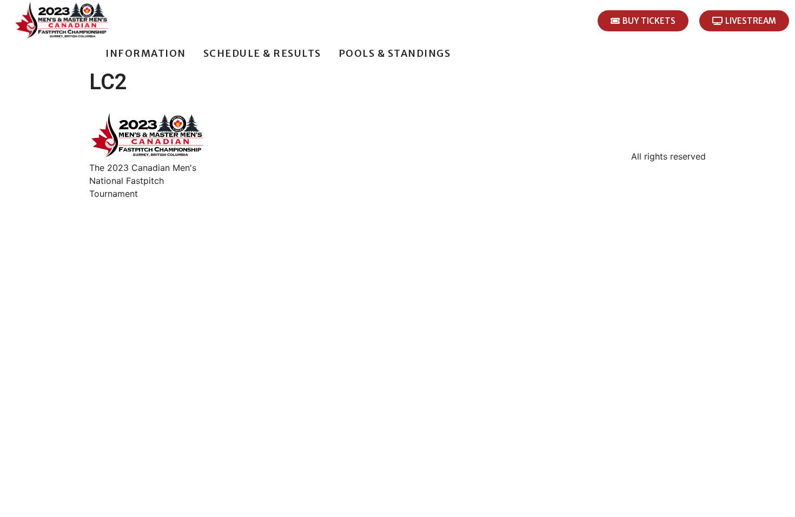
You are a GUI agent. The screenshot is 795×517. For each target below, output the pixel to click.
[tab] (88, 53)
